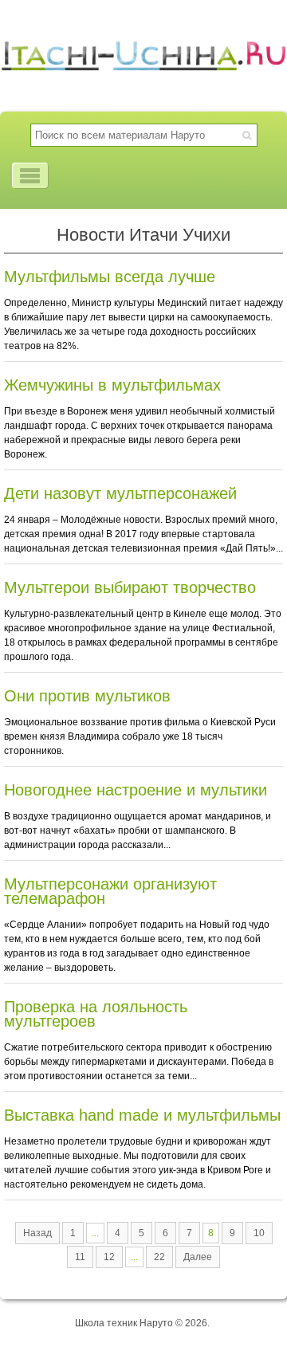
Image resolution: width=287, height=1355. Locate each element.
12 (109, 1257)
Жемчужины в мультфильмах (112, 385)
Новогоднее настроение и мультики (135, 790)
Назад (37, 1233)
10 (259, 1233)
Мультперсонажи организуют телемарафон (110, 891)
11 (80, 1257)
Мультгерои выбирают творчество (130, 587)
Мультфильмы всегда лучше (109, 276)
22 (159, 1257)
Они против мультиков (87, 696)
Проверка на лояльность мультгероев (95, 1014)
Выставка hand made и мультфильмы (142, 1115)
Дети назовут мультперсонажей (120, 493)
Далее (197, 1257)
